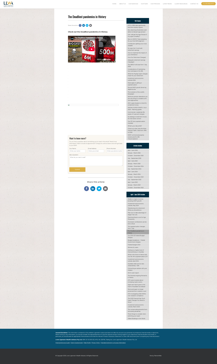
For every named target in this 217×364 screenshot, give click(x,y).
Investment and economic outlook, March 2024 (136, 306)
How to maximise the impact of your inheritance (137, 53)
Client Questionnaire (77, 343)
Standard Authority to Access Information (113, 343)
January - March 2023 (134, 185)
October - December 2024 (136, 166)
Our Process (155, 4)
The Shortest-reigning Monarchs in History (137, 276)
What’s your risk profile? (135, 126)
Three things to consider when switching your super (137, 315)
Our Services (133, 4)
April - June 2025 (132, 161)
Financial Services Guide (63, 343)
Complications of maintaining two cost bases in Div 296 (136, 70)
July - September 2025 (134, 158)
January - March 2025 (134, 163)
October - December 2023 (136, 177)
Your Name (72, 148)
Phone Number (111, 148)
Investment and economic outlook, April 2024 (136, 260)
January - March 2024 (134, 174)
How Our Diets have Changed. (137, 57)
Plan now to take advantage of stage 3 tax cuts (137, 213)
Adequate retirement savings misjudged (136, 61)
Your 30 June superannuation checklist (136, 122)
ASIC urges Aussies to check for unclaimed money (137, 104)
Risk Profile (87, 343)
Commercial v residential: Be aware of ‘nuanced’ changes (136, 113)
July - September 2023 (134, 179)
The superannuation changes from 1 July (136, 227)
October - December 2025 (135, 155)
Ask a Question (73, 155)
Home (114, 4)
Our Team (144, 4)
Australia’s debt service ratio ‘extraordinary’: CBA (136, 264)
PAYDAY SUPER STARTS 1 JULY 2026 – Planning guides (137, 108)
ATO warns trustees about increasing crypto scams (135, 281)
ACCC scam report (133, 273)
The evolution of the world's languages (136, 93)
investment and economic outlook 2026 (136, 79)
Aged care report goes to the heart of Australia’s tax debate (136, 285)
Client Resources (181, 4)
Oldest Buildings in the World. (136, 318)
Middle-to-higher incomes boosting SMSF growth (135, 200)
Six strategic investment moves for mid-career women (137, 117)
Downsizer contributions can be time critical (137, 223)
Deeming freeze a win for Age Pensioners (137, 218)
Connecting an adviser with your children (137, 269)
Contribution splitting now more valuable (137, 44)
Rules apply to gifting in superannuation (135, 84)
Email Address (92, 148)
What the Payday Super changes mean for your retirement (137, 74)
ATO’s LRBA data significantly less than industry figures (136, 26)
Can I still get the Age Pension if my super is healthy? (137, 35)
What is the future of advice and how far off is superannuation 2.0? (138, 255)
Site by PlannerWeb (155, 355)
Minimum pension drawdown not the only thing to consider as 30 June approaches (137, 98)
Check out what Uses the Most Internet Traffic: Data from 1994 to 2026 (137, 130)
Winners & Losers (133, 247)
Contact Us (194, 4)
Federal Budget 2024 (134, 245)
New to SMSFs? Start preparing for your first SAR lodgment (137, 40)
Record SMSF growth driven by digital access (137, 88)
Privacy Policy (96, 343)
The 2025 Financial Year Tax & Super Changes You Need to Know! (136, 300)
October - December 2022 (136, 187)
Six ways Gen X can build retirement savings (135, 49)
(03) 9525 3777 (209, 3)
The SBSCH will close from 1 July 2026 (137, 65)
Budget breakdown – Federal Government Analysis (136, 241)
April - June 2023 (133, 182)
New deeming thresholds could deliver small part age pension (137, 31)
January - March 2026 (134, 153)
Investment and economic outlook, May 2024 (136, 204)
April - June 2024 (133, 171)
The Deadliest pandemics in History (136, 232)
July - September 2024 (134, 169)
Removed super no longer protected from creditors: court (137, 290)
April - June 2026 (133, 150)
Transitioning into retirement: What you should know (136, 209)
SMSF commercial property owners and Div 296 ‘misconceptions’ (136, 137)
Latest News (167, 4)
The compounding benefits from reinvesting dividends (137, 310)
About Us (122, 4)
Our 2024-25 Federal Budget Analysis (136, 236)
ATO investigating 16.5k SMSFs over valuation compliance (137, 294)
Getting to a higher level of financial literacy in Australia (136, 251)
